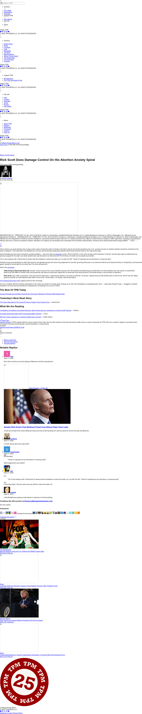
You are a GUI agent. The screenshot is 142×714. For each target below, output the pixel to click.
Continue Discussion (7, 517)
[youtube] (8, 32)
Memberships (8, 78)
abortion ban (4, 327)
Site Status (7, 106)
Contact (6, 99)
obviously (58, 254)
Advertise (7, 101)
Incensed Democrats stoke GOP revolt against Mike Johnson (20, 314)
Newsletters (8, 12)
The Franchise (9, 59)
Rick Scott (20, 327)
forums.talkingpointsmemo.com (38, 501)
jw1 (11, 471)
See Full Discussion (11, 342)
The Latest (7, 10)
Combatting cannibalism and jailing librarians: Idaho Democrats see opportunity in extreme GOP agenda (35, 310)
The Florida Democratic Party (10, 281)
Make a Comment (10, 340)
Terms (6, 103)
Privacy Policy (18, 713)
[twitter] (4, 711)
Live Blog (7, 47)
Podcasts (7, 14)
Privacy (6, 104)
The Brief (7, 52)
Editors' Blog (8, 44)
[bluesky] (1, 32)
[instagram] (6, 32)
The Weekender (9, 58)
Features (7, 61)
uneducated (14, 452)
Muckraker (7, 51)
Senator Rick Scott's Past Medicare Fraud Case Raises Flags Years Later (36, 427)
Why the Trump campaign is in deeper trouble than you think (20, 317)
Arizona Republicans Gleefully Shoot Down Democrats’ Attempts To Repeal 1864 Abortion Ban (32, 294)
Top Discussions (9, 343)
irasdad (13, 492)
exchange (10, 267)
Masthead (7, 127)
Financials (7, 129)
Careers (6, 130)
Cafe (5, 49)
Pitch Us (7, 132)
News (6, 46)
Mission (6, 125)
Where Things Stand (11, 56)
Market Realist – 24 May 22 (38, 388)
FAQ (5, 98)
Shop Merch (8, 19)
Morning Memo (9, 54)
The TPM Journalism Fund (13, 80)
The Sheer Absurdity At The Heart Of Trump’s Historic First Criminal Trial (24, 302)
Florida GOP (13, 327)
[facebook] (2, 32)
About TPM (8, 124)
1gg (11, 356)
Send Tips (3, 145)
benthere (13, 439)
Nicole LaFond (7, 178)
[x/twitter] (5, 32)
